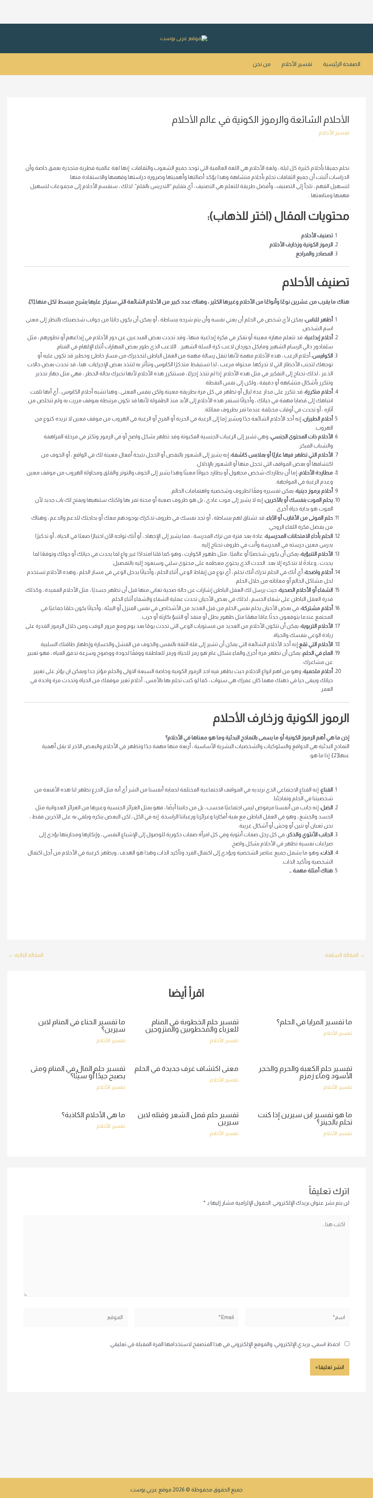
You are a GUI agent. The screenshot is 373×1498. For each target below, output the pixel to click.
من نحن (262, 64)
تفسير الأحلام (297, 64)
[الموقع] (75, 1319)
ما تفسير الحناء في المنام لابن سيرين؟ (81, 1025)
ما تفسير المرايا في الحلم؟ (314, 1022)
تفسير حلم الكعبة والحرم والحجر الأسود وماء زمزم (305, 1072)
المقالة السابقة (345, 955)
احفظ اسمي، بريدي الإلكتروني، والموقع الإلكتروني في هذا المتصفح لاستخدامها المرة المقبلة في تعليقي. (224, 1344)
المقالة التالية (25, 955)
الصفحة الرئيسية (341, 64)
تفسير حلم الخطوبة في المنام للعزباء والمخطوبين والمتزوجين (192, 1025)
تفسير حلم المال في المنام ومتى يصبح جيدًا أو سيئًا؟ (78, 1072)
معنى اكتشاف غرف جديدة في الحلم (186, 1068)
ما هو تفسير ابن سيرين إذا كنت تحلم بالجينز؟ (305, 1118)
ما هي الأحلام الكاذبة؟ (93, 1115)
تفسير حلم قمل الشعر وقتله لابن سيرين (188, 1118)
